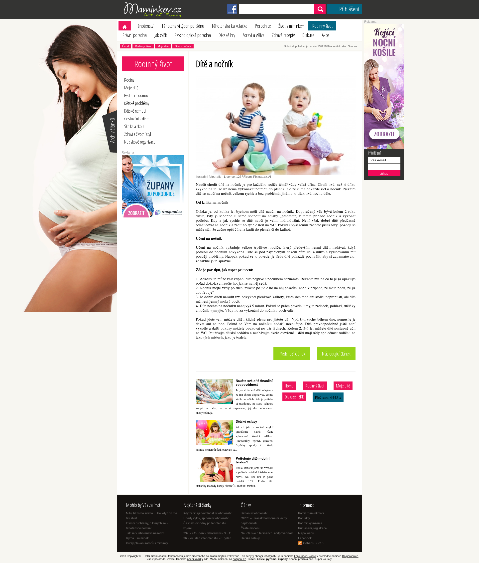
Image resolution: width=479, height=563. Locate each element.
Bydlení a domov (136, 95)
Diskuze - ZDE (294, 397)
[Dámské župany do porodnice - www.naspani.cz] (153, 216)
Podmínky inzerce (310, 523)
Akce (325, 35)
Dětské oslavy (246, 421)
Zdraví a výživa (253, 35)
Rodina (129, 80)
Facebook (305, 538)
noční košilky (195, 559)
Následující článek (336, 353)
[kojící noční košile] (384, 148)
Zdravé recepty (283, 35)
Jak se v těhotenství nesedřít (145, 533)
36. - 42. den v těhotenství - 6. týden (207, 538)
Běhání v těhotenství (254, 513)
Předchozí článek (291, 353)
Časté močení (250, 528)
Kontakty (304, 518)
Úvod (125, 46)
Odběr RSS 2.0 (313, 543)
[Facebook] (232, 13)
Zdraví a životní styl (137, 134)
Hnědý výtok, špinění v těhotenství (206, 518)
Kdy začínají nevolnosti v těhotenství (207, 513)
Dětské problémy (136, 103)
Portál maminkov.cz (311, 513)
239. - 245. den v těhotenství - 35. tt (207, 533)
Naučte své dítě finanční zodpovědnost (254, 382)
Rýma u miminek (137, 538)
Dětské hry (226, 35)
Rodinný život (322, 25)
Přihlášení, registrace (312, 528)
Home (289, 386)
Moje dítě (163, 46)
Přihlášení (349, 9)
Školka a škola (134, 126)
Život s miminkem (291, 25)
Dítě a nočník (183, 46)
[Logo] (153, 17)
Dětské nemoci (135, 111)
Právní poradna (134, 35)
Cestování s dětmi (137, 119)
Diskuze (308, 35)
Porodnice (263, 25)
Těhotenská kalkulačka (229, 25)
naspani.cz (239, 559)
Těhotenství (145, 25)
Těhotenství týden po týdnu (183, 25)
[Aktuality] (109, 152)
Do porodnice (350, 556)
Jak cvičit (160, 35)
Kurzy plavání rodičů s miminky (147, 543)
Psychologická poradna (192, 35)
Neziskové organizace (139, 142)
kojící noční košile (305, 556)
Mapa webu (306, 533)
